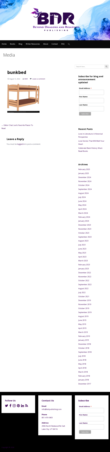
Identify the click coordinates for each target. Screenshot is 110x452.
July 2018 (82, 356)
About (45, 44)
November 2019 (84, 304)
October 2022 (83, 280)
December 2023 (84, 225)
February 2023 (84, 264)
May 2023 (82, 253)
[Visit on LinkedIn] (22, 406)
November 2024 (84, 181)
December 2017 (84, 384)
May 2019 (82, 324)
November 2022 (84, 276)
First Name (83, 97)
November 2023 (84, 229)
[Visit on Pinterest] (18, 406)
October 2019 (83, 308)
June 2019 (82, 320)
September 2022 (85, 284)
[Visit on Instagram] (14, 406)
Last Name (83, 105)
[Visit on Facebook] (10, 406)
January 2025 (83, 173)
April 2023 (82, 257)
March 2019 (83, 332)
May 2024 (82, 205)
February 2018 (84, 376)
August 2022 (83, 288)
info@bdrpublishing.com (51, 409)
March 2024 (83, 213)
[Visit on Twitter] (6, 406)
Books (12, 44)
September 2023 (85, 237)
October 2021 (83, 296)
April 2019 (82, 328)
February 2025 (84, 169)
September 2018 (85, 352)
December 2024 (84, 177)
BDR (26, 79)
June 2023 (82, 249)
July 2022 (82, 292)
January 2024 (83, 221)
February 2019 (84, 336)
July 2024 (82, 197)
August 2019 (83, 316)
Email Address (85, 88)
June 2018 (82, 360)
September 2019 (85, 312)
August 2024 (83, 193)
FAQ (62, 44)
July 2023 (82, 245)
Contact (55, 44)
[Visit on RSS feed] (26, 406)
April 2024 (82, 209)
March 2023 (83, 260)
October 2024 (83, 185)
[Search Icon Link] (69, 44)
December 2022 (84, 272)
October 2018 (83, 348)
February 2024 (84, 217)
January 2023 (83, 268)
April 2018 (82, 368)
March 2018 (83, 372)
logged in (21, 144)
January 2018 (83, 380)
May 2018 (82, 364)
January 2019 (83, 340)
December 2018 (84, 344)
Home (4, 44)
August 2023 (83, 241)
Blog (20, 44)
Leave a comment (38, 79)
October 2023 (83, 233)
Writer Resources (33, 44)
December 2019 (84, 300)
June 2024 (82, 201)
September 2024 (85, 189)
